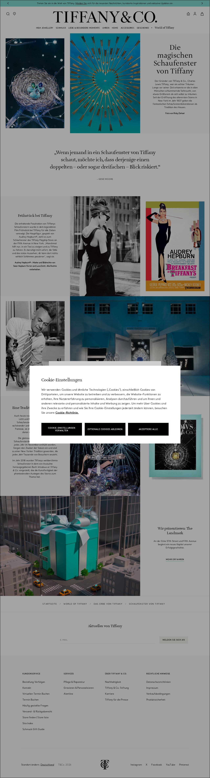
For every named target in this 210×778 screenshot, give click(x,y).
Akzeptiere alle (148, 429)
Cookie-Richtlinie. (67, 412)
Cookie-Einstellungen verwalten (61, 429)
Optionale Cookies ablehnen (105, 429)
